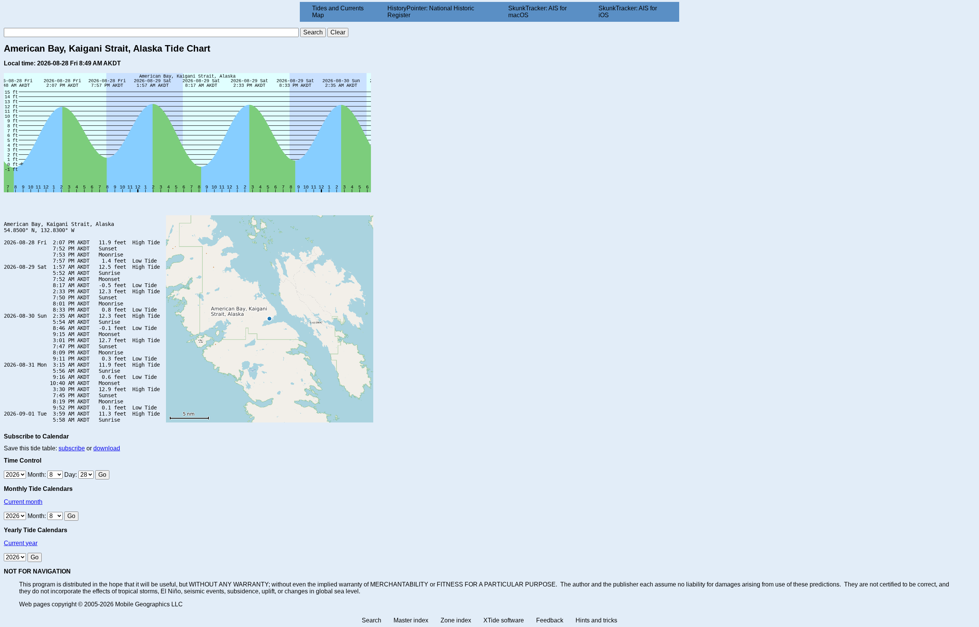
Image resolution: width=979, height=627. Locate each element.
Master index (411, 620)
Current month (23, 502)
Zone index (456, 620)
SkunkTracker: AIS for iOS (627, 11)
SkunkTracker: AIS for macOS (537, 11)
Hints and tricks (596, 620)
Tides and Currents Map (338, 11)
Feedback (549, 620)
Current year (20, 543)
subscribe (72, 448)
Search (371, 620)
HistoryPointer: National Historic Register (430, 11)
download (106, 448)
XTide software (503, 620)
